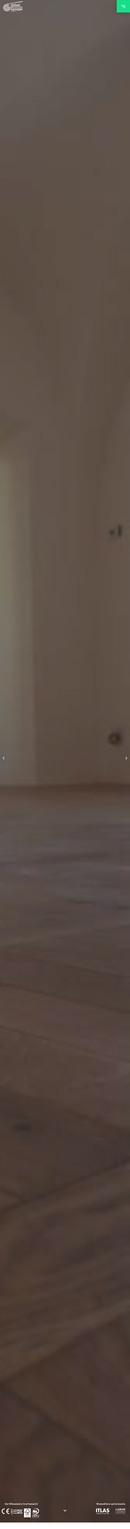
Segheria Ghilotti (13, 6)
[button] (123, 6)
